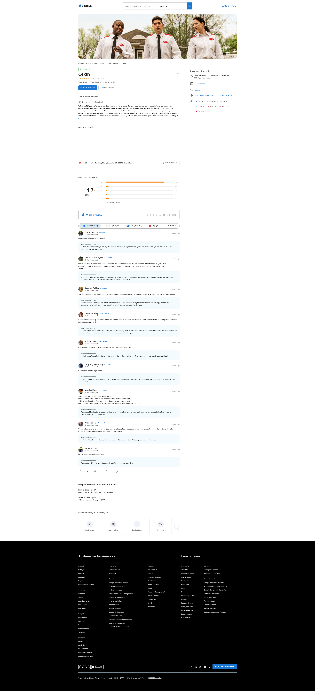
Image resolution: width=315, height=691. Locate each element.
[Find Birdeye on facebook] (187, 666)
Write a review (229, 6)
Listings (81, 570)
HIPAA (122, 678)
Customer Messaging (117, 597)
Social (80, 597)
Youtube (213, 106)
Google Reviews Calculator (214, 583)
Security (110, 678)
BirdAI (80, 641)
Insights (81, 625)
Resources (185, 585)
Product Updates (187, 596)
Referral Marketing (115, 601)
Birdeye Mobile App (85, 656)
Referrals (81, 577)
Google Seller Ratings (86, 585)
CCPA (127, 678)
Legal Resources (187, 614)
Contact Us (185, 618)
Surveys (81, 621)
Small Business (114, 570)
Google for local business (118, 583)
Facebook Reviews (115, 616)
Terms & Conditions (86, 678)
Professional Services (212, 573)
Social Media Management (119, 627)
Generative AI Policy (138, 678)
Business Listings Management (121, 619)
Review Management (117, 586)
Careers (184, 599)
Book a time (185, 581)
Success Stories (187, 603)
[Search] (189, 5)
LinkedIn (201, 106)
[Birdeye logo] (85, 6)
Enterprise (112, 573)
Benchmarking (83, 629)
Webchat (81, 594)
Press (183, 592)
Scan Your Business (211, 594)
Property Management (156, 592)
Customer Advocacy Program (215, 612)
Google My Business (116, 612)
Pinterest (201, 112)
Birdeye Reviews (187, 607)
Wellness (151, 607)
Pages (80, 581)
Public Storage (153, 596)
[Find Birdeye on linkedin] (196, 666)
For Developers (209, 601)
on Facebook (100, 232)
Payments (82, 608)
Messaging (82, 617)
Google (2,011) (113, 226)
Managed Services (211, 570)
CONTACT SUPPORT (224, 666)
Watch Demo (186, 577)
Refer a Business (210, 608)
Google (200, 101)
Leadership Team (187, 573)
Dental (150, 573)
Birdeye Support (210, 605)
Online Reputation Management (121, 594)
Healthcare (152, 581)
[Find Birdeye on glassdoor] (209, 666)
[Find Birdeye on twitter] (191, 666)
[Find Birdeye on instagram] (200, 666)
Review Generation (116, 590)
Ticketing (81, 632)
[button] (80, 471)
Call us (197, 90)
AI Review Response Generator (215, 586)
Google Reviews (115, 608)
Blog (183, 588)
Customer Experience (117, 623)
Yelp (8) (155, 226)
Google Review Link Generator (215, 590)
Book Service (108, 87)
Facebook (212, 101)
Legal (150, 588)
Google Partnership (85, 652)
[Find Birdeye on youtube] (205, 666)
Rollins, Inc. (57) (135, 226)
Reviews (81, 573)
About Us (184, 570)
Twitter (224, 101)
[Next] (176, 526)
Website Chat (114, 605)
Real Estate (152, 599)
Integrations (83, 649)
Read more (82, 119)
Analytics (81, 645)
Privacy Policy (100, 678)
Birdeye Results (187, 610)
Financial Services (154, 577)
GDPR (116, 678)
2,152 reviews (98, 79)
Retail (150, 603)
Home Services (153, 585)
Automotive (152, 570)
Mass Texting (83, 605)
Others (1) (172, 226)
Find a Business (210, 597)
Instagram (225, 106)
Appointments (84, 601)
